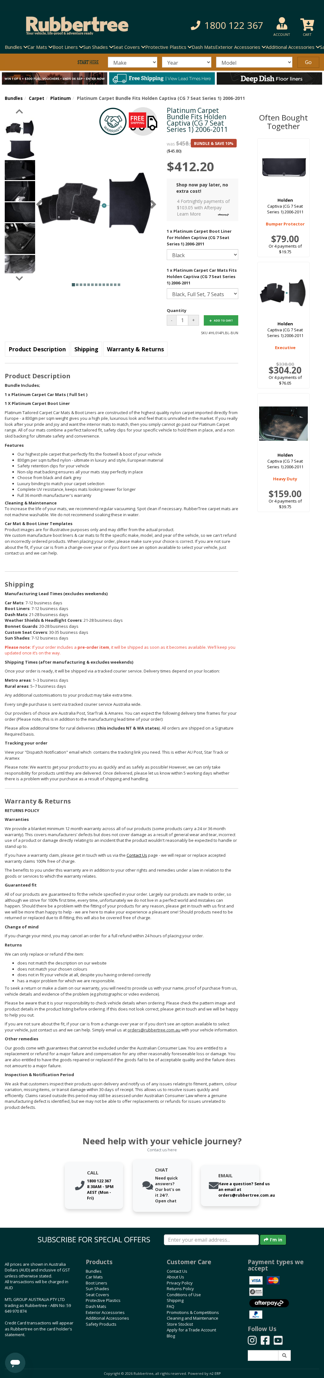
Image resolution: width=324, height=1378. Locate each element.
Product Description (37, 349)
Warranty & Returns (135, 349)
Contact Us (177, 1271)
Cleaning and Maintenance (192, 1318)
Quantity (176, 310)
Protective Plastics (103, 1300)
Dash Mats (203, 47)
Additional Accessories (107, 1318)
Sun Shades (97, 1288)
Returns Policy (180, 1288)
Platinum (60, 98)
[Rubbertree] (74, 25)
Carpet (36, 98)
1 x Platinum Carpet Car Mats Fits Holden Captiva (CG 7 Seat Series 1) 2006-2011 (202, 276)
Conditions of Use (184, 1294)
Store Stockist (180, 1324)
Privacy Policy (180, 1283)
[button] (224, 25)
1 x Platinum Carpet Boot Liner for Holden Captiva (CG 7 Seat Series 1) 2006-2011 (199, 237)
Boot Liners (96, 1283)
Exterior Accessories (105, 1312)
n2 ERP (215, 1373)
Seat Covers (97, 1294)
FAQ (170, 1306)
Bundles (14, 98)
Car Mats (94, 1277)
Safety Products (101, 1324)
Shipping (86, 349)
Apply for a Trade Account (191, 1330)
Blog (171, 1336)
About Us (175, 1277)
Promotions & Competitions (193, 1312)
